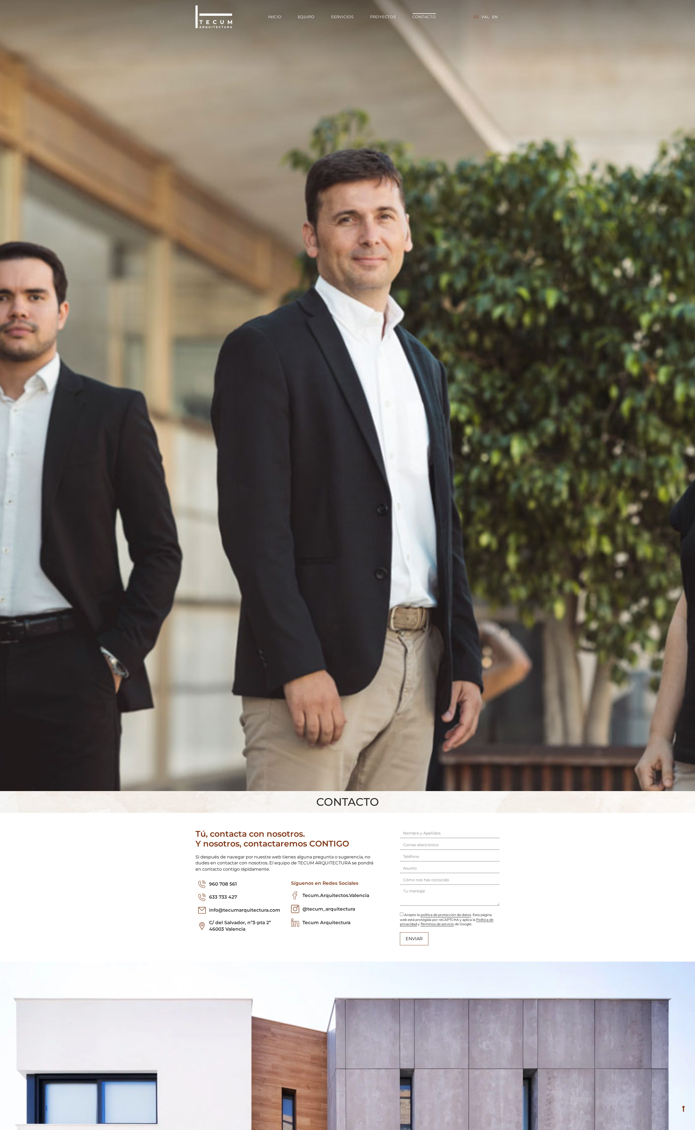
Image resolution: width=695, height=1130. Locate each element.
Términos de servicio (437, 924)
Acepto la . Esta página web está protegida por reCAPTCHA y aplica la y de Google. (446, 919)
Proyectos (383, 16)
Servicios (342, 16)
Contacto (424, 16)
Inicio (275, 16)
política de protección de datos (446, 915)
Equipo (306, 16)
